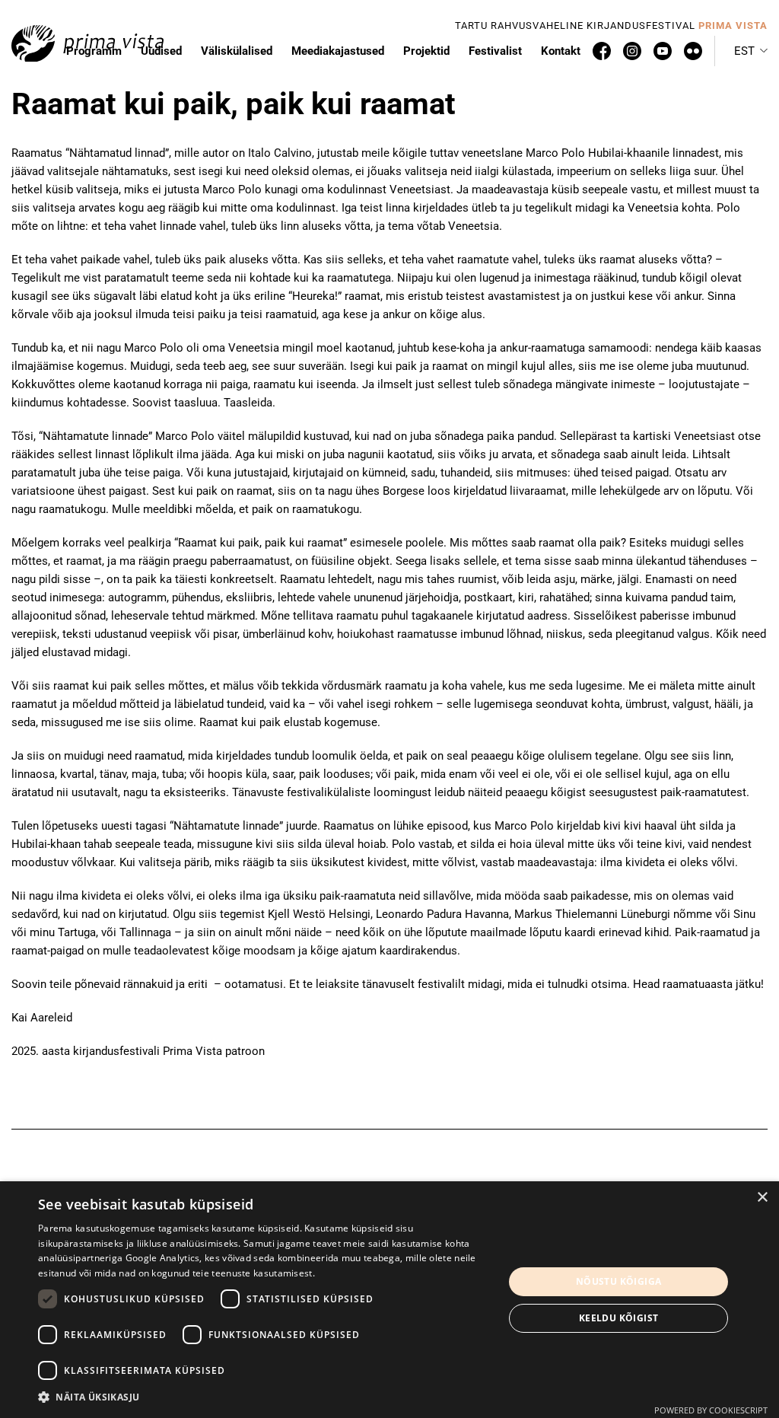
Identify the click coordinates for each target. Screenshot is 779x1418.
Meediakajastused (337, 51)
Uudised (161, 51)
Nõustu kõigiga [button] (619, 1281)
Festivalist (495, 51)
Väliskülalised (236, 51)
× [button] (762, 1197)
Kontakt (560, 51)
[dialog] (389, 1299)
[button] (751, 51)
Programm (94, 51)
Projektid (426, 51)
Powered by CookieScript (711, 1410)
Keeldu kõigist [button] (619, 1317)
